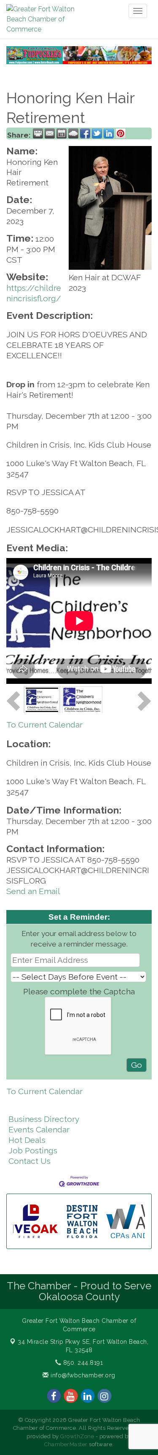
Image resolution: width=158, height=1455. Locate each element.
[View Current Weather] (73, 133)
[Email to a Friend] (50, 133)
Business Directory (43, 1119)
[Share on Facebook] (85, 133)
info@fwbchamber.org (82, 1375)
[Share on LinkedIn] (109, 133)
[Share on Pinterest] (120, 133)
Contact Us (29, 1161)
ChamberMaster (66, 1444)
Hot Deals (27, 1140)
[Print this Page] (38, 133)
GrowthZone (77, 1436)
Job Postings (32, 1150)
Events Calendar (39, 1129)
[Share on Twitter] (97, 133)
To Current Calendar (44, 724)
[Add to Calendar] (61, 133)
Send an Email (33, 891)
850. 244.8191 (82, 1362)
